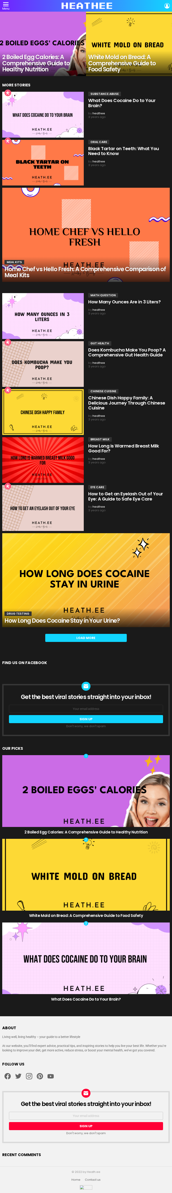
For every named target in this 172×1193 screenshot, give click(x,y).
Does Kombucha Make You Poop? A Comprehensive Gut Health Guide (127, 352)
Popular (7, 92)
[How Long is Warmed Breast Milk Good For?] (43, 460)
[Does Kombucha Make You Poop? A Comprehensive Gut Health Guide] (43, 364)
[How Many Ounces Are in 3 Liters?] (43, 316)
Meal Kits (14, 262)
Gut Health (99, 343)
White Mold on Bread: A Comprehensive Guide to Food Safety (86, 915)
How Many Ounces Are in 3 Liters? (124, 302)
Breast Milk (100, 439)
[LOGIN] (167, 5)
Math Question (103, 295)
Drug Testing (18, 613)
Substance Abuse (104, 94)
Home (75, 1180)
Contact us (93, 1180)
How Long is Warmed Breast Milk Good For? (123, 448)
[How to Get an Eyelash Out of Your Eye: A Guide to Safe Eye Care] (43, 508)
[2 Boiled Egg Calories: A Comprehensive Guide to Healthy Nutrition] (43, 44)
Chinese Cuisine (103, 391)
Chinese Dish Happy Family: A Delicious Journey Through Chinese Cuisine (126, 403)
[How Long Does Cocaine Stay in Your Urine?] (86, 580)
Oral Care (98, 142)
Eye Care (97, 487)
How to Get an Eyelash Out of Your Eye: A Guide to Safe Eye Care (125, 496)
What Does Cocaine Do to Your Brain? (121, 103)
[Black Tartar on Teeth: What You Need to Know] (43, 163)
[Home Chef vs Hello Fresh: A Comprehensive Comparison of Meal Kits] (86, 235)
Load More (85, 638)
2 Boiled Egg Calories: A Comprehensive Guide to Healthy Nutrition (86, 832)
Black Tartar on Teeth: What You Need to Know (123, 151)
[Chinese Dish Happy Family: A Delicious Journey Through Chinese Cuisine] (43, 412)
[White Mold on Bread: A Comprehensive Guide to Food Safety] (129, 44)
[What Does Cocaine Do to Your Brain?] (43, 115)
